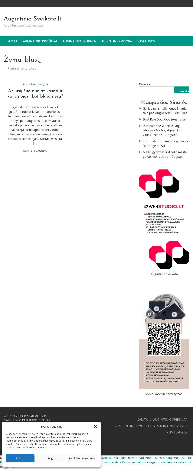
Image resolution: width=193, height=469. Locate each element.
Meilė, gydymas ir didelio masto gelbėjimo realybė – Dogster (165, 154)
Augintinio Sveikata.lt (32, 19)
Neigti (50, 458)
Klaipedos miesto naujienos (132, 458)
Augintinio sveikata (79, 41)
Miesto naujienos (167, 458)
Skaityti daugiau (35, 150)
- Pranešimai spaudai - (106, 462)
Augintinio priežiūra (40, 41)
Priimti (20, 458)
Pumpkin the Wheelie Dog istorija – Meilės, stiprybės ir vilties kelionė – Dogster (163, 130)
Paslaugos (146, 41)
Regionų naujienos (162, 462)
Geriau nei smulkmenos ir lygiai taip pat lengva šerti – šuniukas (165, 110)
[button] (95, 426)
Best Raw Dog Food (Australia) (164, 119)
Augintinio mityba (116, 41)
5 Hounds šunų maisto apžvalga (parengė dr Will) (165, 143)
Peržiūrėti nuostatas (82, 458)
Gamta (12, 41)
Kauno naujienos (134, 462)
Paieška (144, 84)
